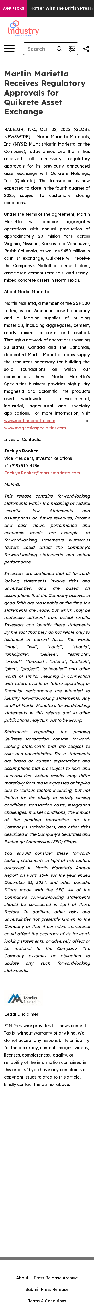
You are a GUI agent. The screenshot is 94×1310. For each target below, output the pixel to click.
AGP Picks (13, 8)
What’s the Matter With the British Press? (49, 8)
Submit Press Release (47, 1289)
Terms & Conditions (47, 1300)
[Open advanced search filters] (72, 49)
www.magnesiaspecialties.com (35, 427)
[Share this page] (86, 48)
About (22, 1277)
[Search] (59, 49)
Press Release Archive (56, 1277)
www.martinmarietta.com (29, 420)
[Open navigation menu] (9, 48)
